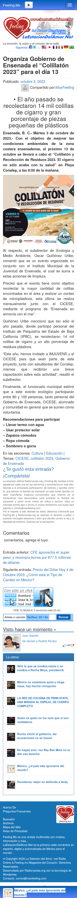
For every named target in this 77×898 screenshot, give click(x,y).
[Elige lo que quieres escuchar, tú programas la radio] (38, 597)
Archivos (8, 823)
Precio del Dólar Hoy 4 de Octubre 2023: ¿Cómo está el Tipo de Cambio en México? (38, 574)
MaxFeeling (65, 87)
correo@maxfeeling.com (31, 878)
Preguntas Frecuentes (17, 811)
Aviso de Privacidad (15, 831)
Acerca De (9, 807)
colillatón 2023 (42, 458)
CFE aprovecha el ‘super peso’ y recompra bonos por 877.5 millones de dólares (37, 557)
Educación (54, 453)
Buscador (9, 819)
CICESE (22, 458)
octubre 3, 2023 (33, 81)
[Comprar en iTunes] (26, 645)
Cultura (37, 453)
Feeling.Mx (11, 4)
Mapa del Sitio (12, 827)
